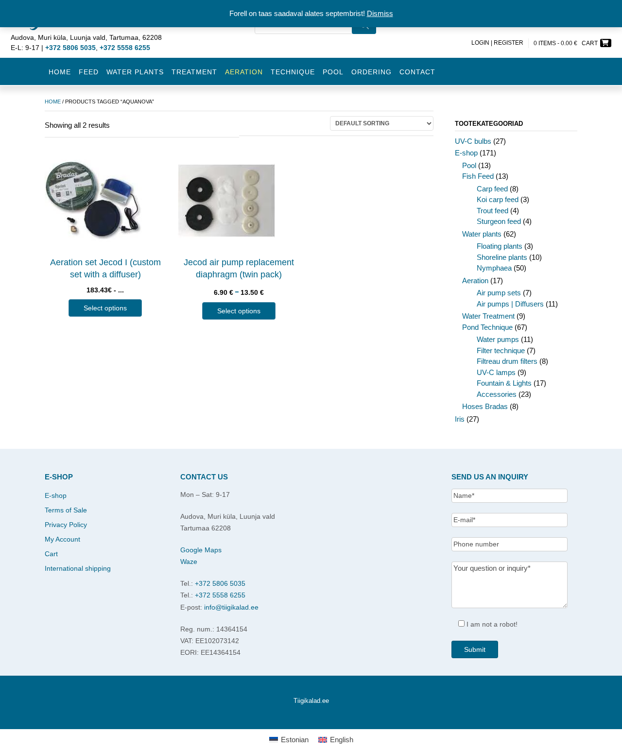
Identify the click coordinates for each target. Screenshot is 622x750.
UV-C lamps (496, 372)
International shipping (78, 568)
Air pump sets (499, 293)
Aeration (475, 280)
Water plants (135, 72)
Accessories (497, 394)
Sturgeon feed (499, 221)
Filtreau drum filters (507, 361)
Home (60, 72)
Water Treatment (488, 316)
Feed (89, 72)
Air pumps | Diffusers (510, 304)
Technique (293, 72)
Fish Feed (478, 176)
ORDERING (371, 72)
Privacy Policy (66, 524)
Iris (460, 419)
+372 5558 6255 (220, 595)
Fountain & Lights (504, 383)
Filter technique (501, 350)
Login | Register (497, 42)
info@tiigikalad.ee (231, 607)
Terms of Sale (66, 510)
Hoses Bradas (485, 406)
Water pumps (498, 339)
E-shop (466, 153)
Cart (51, 554)
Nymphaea (494, 268)
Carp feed (492, 189)
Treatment (194, 72)
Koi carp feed (497, 199)
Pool (333, 72)
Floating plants (499, 246)
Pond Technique (487, 327)
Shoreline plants (502, 257)
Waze (188, 561)
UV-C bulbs (473, 141)
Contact (417, 72)
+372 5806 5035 (220, 583)
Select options (105, 308)
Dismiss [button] (380, 13)
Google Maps (201, 550)
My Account (62, 539)
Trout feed (492, 210)
